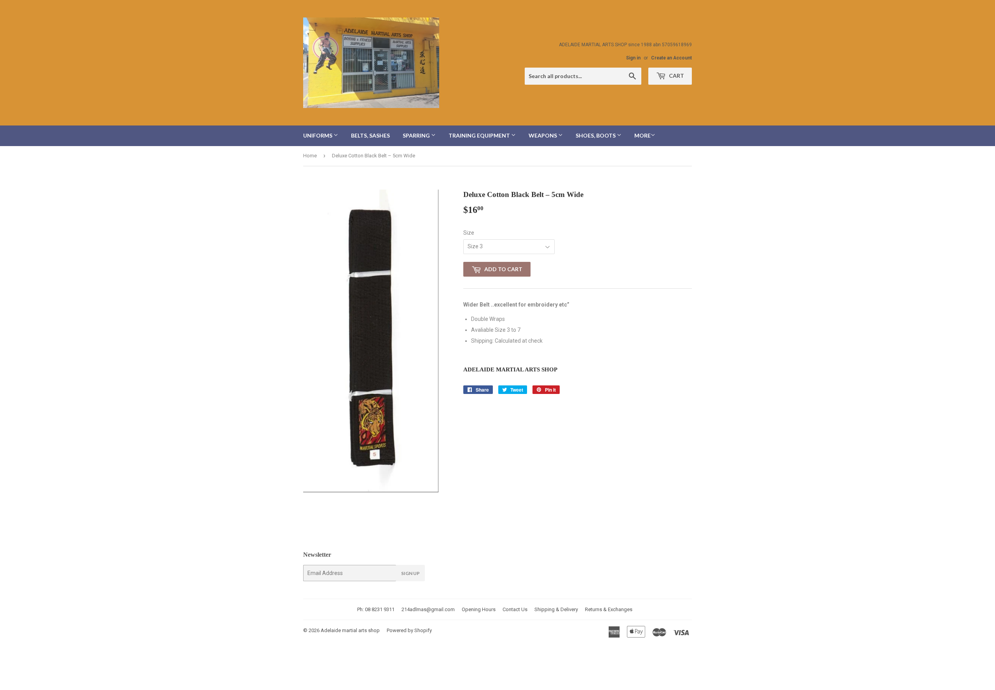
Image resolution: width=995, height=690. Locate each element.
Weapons (543, 135)
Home (310, 156)
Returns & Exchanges (608, 609)
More (642, 135)
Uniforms (318, 135)
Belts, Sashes (370, 135)
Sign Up (410, 573)
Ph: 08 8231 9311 (376, 609)
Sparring (417, 135)
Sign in (633, 58)
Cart (676, 75)
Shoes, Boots (596, 135)
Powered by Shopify (409, 630)
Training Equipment (480, 135)
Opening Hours (479, 609)
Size (468, 233)
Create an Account (671, 58)
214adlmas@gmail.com (428, 609)
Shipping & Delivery (556, 609)
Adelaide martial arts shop (350, 630)
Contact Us (515, 609)
